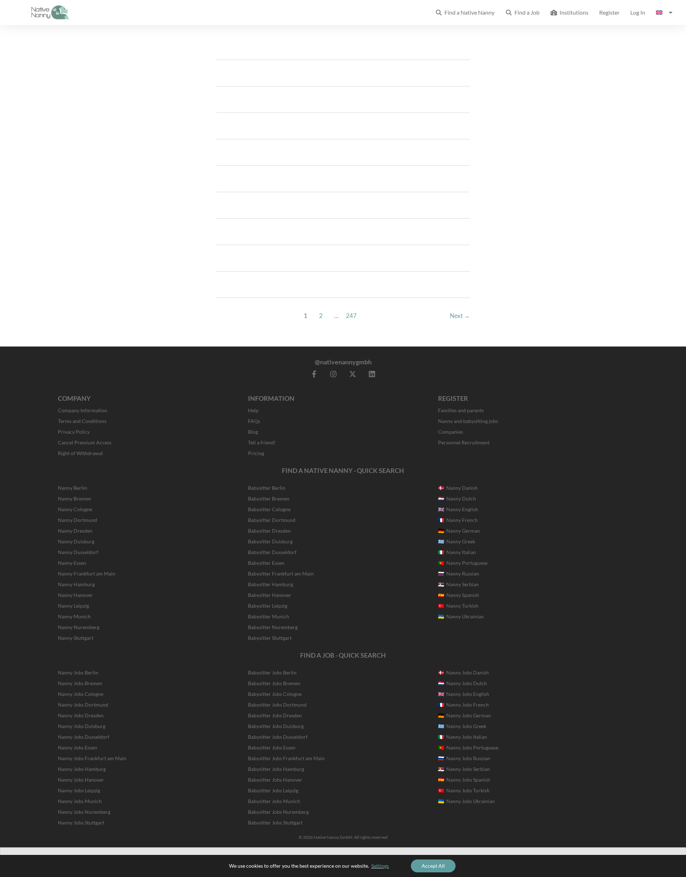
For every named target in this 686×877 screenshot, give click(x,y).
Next (460, 315)
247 (351, 315)
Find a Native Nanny (468, 12)
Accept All (433, 866)
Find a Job (526, 12)
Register (609, 12)
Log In (637, 12)
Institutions (572, 12)
